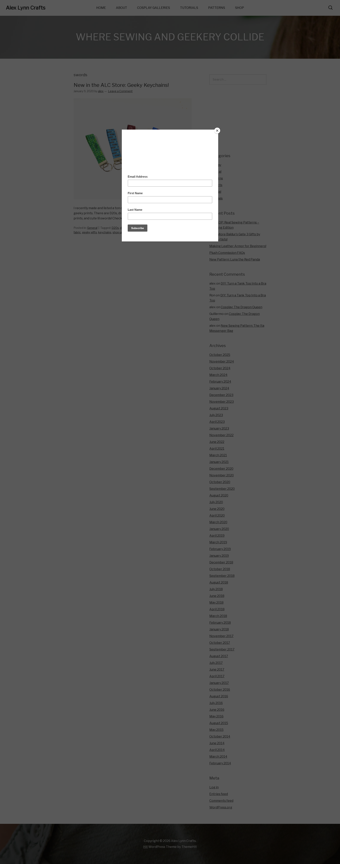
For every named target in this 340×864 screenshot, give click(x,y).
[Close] (217, 131)
